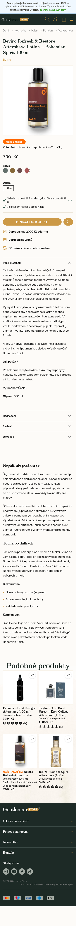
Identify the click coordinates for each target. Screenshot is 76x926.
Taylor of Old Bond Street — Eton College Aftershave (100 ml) (53, 711)
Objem (7, 182)
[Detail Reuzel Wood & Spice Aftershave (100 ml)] (56, 751)
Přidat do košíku (32, 222)
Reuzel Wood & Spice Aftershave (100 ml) (53, 773)
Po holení (48, 30)
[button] (68, 222)
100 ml (8, 188)
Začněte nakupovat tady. (53, 9)
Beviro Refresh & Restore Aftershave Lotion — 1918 (18, 777)
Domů (6, 30)
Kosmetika (20, 30)
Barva (6, 165)
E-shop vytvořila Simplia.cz (32, 884)
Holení (34, 30)
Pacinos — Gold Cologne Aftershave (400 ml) (19, 710)
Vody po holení (66, 30)
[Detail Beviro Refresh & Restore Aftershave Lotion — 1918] (20, 751)
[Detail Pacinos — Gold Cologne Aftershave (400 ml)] (20, 687)
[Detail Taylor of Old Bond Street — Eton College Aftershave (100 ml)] (56, 687)
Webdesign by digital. (59, 884)
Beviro (7, 59)
